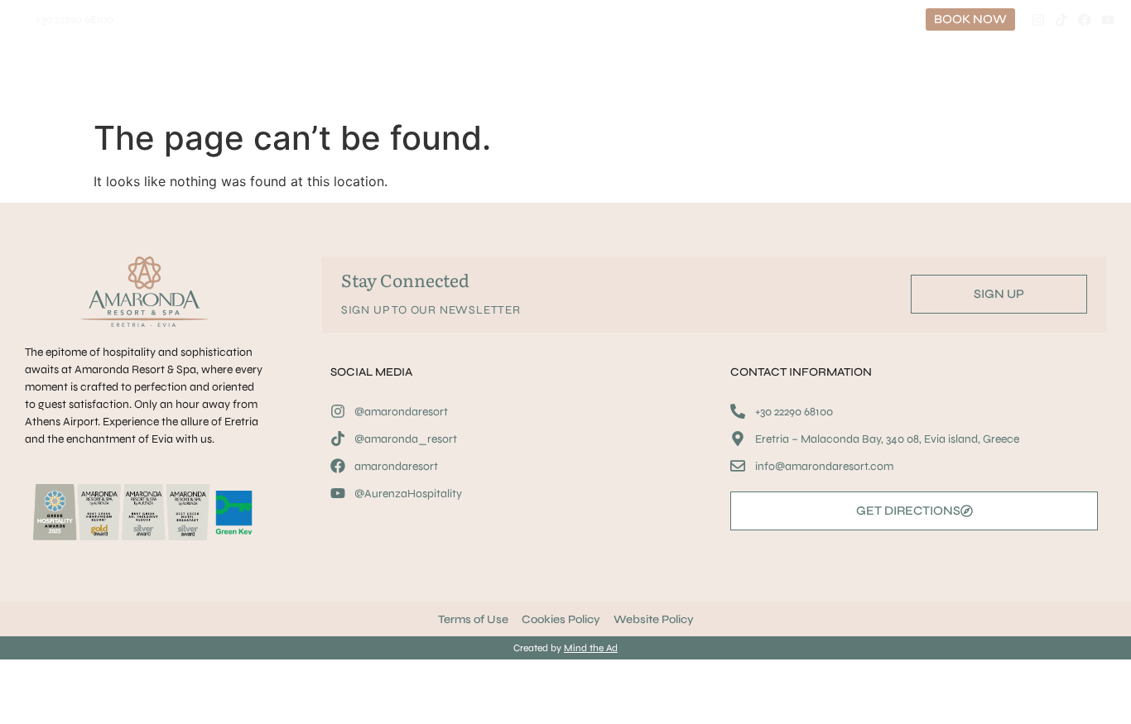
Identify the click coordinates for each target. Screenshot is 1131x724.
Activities (343, 75)
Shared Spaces (809, 75)
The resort (690, 75)
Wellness (444, 75)
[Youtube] (1107, 19)
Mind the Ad (591, 648)
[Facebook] (1084, 19)
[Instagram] (1038, 19)
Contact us (910, 75)
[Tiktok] (1061, 19)
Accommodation (123, 75)
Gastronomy (234, 75)
